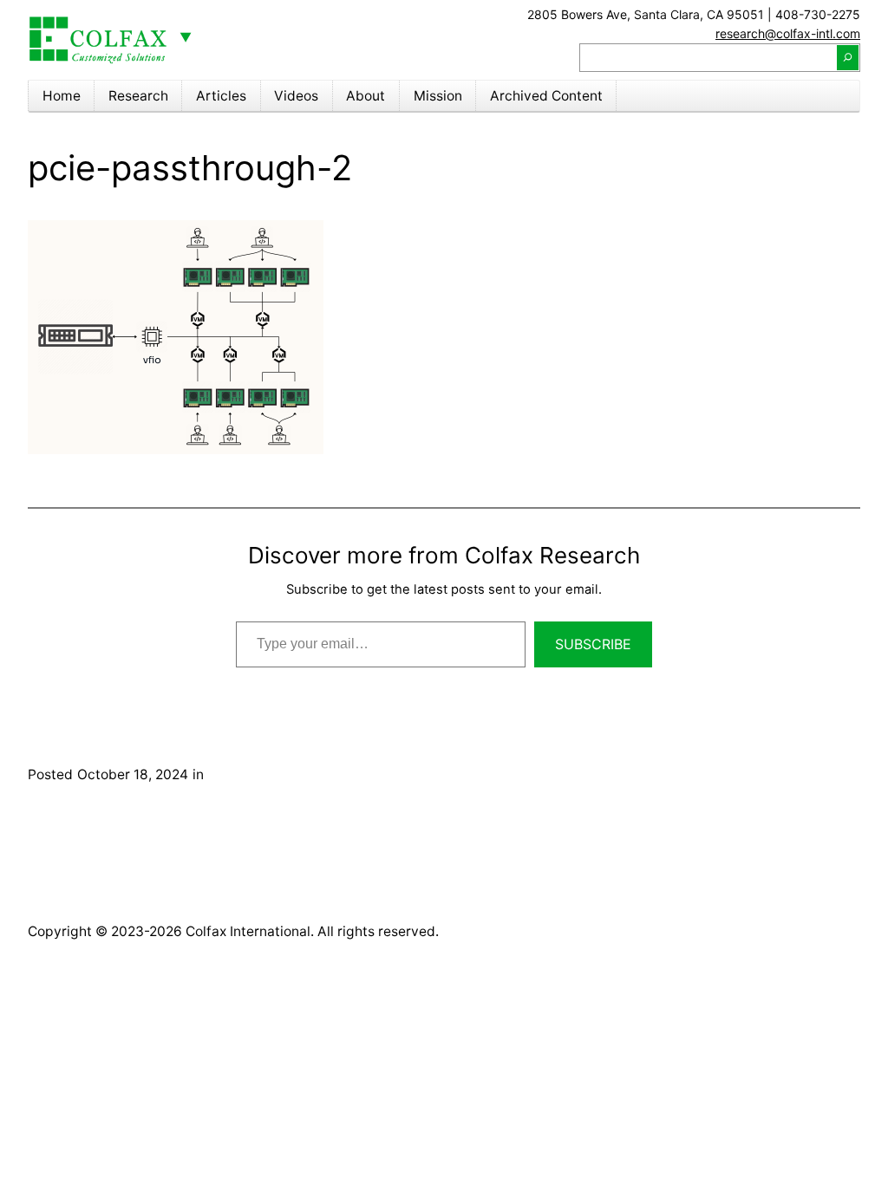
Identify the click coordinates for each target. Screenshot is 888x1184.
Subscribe (593, 644)
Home (61, 96)
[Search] (848, 57)
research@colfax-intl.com (787, 33)
